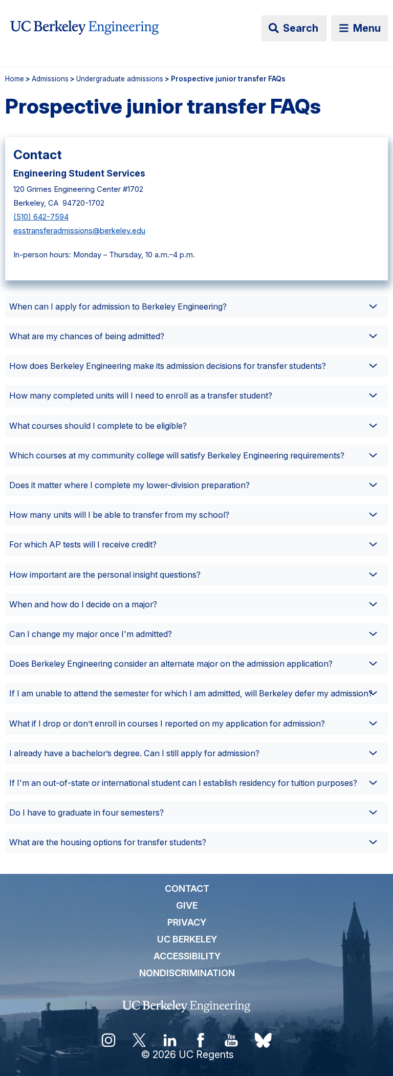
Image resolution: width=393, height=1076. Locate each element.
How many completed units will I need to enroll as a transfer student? (140, 395)
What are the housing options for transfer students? (107, 842)
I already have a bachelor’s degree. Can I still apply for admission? (134, 753)
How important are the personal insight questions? (105, 574)
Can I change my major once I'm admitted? (90, 634)
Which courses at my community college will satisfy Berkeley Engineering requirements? (176, 455)
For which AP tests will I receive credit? (83, 544)
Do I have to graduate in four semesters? (86, 812)
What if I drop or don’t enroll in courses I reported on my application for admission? (167, 723)
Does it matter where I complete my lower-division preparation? (129, 485)
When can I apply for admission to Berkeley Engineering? (118, 306)
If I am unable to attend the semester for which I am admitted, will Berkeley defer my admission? (191, 693)
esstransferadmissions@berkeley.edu (79, 230)
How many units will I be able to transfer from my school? (119, 515)
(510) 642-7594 (41, 217)
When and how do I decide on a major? (83, 604)
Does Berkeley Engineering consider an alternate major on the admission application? (171, 663)
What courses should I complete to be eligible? (98, 426)
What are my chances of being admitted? (86, 336)
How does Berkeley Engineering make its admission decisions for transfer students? (167, 366)
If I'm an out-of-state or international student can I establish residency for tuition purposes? (183, 783)
